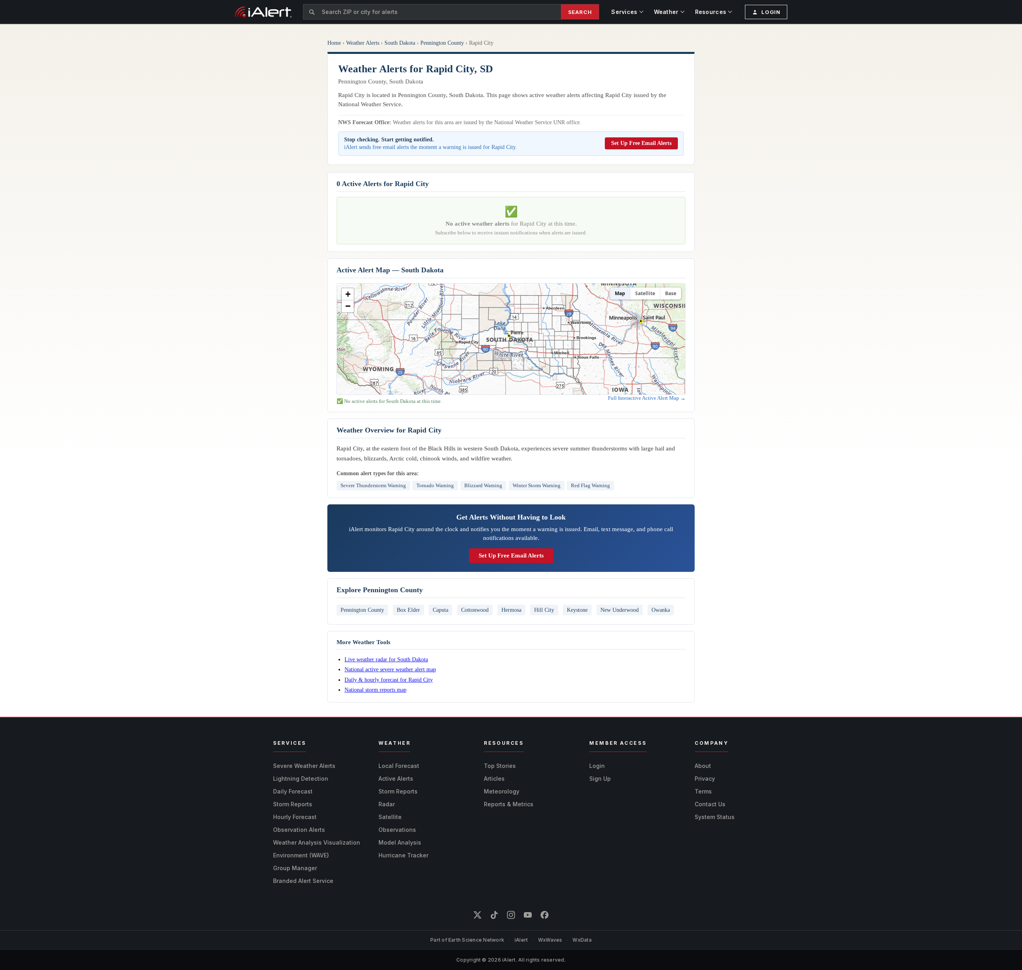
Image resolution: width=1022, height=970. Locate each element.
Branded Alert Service (303, 880)
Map (620, 293)
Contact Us (710, 804)
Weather (666, 11)
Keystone (577, 610)
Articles (494, 778)
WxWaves (550, 940)
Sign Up (600, 778)
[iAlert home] (263, 12)
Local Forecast (398, 765)
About (703, 765)
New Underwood (619, 610)
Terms (703, 791)
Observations (397, 829)
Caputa (440, 610)
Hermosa (511, 610)
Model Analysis (399, 842)
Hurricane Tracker (403, 855)
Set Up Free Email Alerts (641, 143)
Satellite (645, 293)
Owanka (661, 610)
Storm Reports (292, 804)
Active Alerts (395, 778)
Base (670, 293)
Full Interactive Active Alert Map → (646, 398)
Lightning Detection (300, 778)
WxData (581, 940)
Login (597, 765)
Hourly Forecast (295, 816)
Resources (711, 11)
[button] (348, 294)
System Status (715, 816)
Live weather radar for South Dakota (386, 659)
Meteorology (501, 791)
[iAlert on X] (477, 915)
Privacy (705, 778)
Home (334, 43)
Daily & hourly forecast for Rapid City (389, 679)
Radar (386, 804)
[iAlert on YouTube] (528, 915)
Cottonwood (475, 610)
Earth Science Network (476, 940)
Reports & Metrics (508, 804)
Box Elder (408, 610)
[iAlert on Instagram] (511, 915)
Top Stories (500, 765)
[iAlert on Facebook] (545, 915)
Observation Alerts (299, 829)
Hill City (544, 610)
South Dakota (399, 43)
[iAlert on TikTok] (494, 915)
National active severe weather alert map (390, 669)
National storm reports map (375, 689)
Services (624, 11)
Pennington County (442, 43)
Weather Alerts (362, 43)
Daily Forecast (293, 791)
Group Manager (295, 868)
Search (580, 12)
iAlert (521, 940)
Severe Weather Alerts (304, 765)
